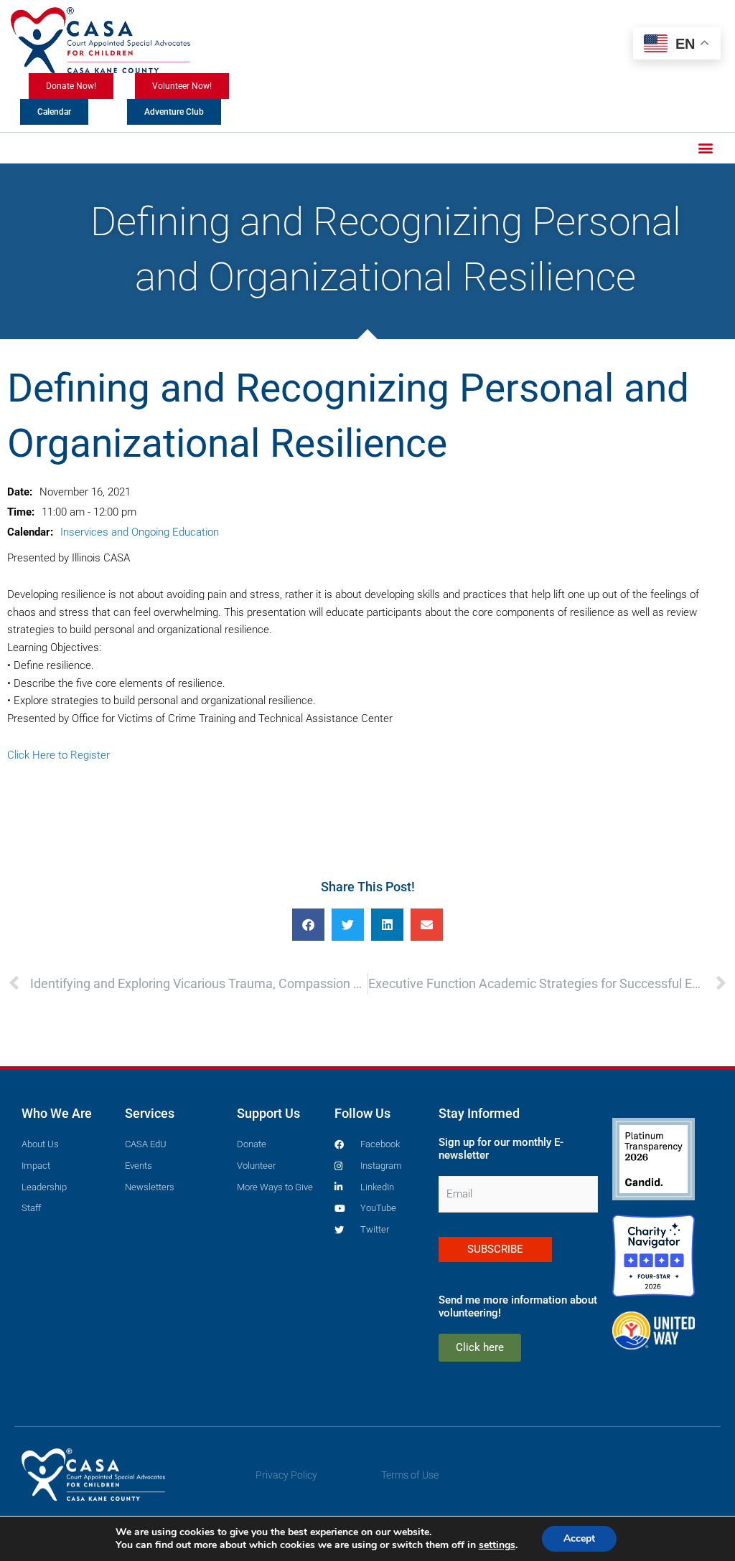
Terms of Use (410, 1475)
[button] (705, 148)
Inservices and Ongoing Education (139, 532)
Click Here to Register (58, 755)
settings (497, 1545)
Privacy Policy (286, 1475)
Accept (579, 1538)
